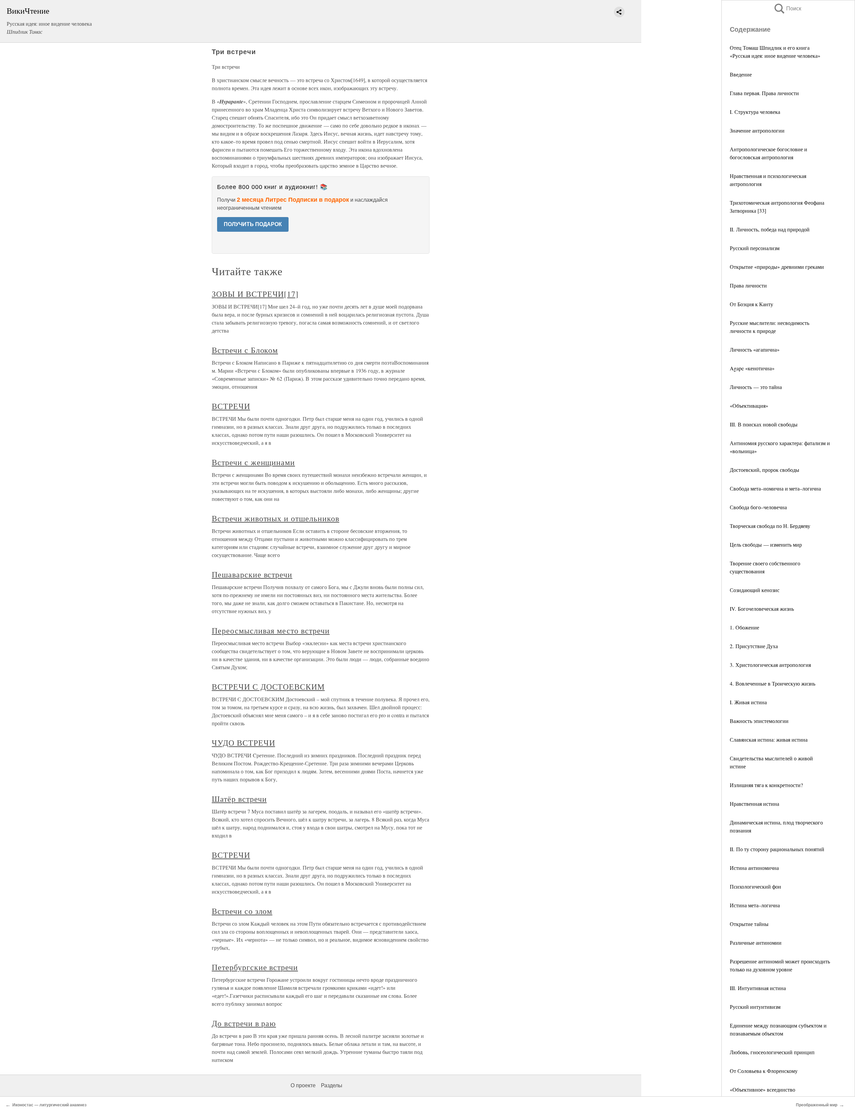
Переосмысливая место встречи (271, 630)
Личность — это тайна (756, 386)
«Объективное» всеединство (762, 1089)
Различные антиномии (756, 942)
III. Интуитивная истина (758, 987)
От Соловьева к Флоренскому (764, 1070)
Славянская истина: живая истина (769, 739)
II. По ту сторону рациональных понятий (777, 849)
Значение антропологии (757, 130)
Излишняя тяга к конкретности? (766, 784)
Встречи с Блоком (245, 350)
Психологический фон (755, 886)
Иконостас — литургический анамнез (49, 1105)
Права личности (748, 285)
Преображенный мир (816, 1105)
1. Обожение (744, 627)
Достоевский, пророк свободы (764, 469)
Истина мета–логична (755, 905)
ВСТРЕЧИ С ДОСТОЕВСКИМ (268, 686)
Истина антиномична (754, 867)
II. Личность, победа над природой (770, 229)
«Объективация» (749, 405)
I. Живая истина (748, 702)
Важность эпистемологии (759, 720)
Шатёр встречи (239, 798)
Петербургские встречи (255, 967)
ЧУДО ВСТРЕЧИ (243, 742)
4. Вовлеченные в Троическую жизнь (772, 683)
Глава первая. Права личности (764, 93)
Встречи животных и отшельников (275, 518)
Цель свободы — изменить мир (766, 544)
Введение (741, 74)
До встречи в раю (244, 1023)
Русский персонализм (755, 247)
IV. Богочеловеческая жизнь (762, 608)
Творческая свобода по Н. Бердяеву (770, 525)
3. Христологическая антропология (770, 664)
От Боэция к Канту (751, 304)
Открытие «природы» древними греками (777, 266)
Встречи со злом (242, 911)
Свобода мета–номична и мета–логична (775, 488)
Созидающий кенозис (755, 589)
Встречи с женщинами (253, 462)
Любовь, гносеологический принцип (772, 1052)
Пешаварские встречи (252, 574)
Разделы (331, 1085)
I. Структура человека (755, 111)
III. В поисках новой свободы (764, 424)
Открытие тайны (749, 923)
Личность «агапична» (755, 349)
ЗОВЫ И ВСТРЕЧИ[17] (255, 294)
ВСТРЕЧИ (231, 406)
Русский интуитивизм (755, 1006)
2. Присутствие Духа (754, 646)
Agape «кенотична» (752, 368)
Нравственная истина (754, 803)
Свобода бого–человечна (758, 507)
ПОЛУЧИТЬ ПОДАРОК (253, 224)
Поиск (787, 8)
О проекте (303, 1085)
